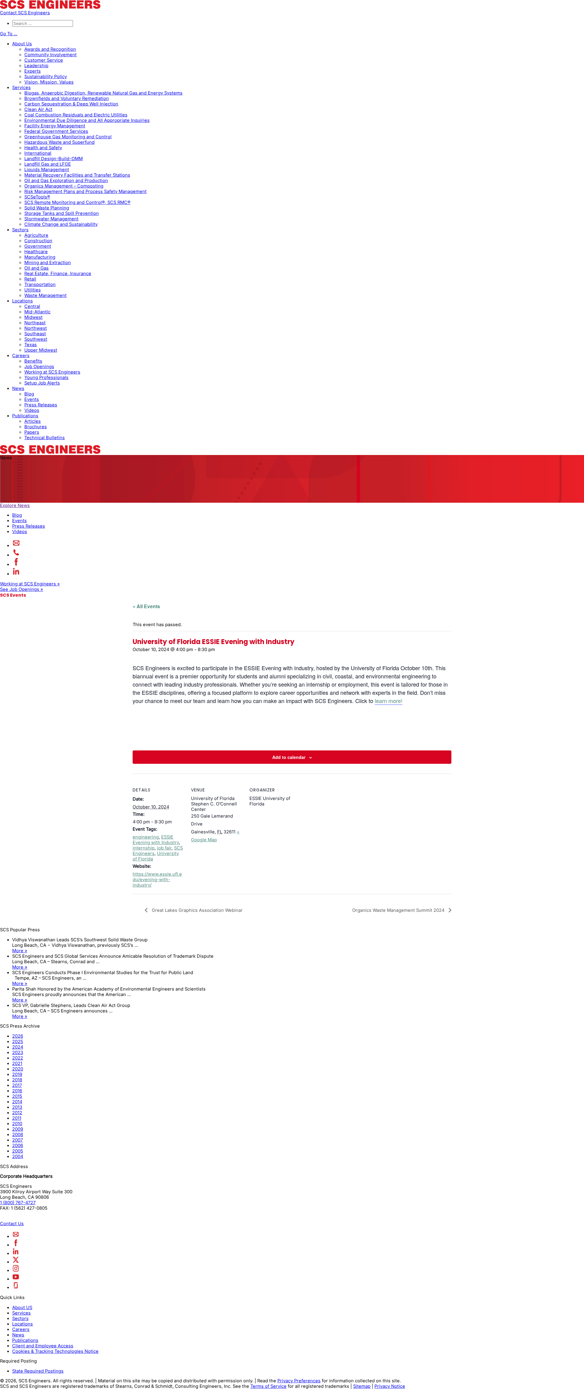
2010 (17, 1123)
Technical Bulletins (44, 437)
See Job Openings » (21, 589)
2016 (17, 1091)
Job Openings (39, 366)
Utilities (32, 290)
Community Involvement (50, 54)
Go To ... (8, 33)
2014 (17, 1102)
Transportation (40, 284)
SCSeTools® (37, 197)
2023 (17, 1052)
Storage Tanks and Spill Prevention (61, 213)
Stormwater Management (51, 219)
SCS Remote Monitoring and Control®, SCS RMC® (77, 202)
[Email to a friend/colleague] (16, 545)
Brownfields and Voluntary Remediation (66, 98)
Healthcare (36, 251)
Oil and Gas (36, 268)
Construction (38, 240)
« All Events (146, 606)
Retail (30, 279)
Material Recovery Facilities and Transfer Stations (77, 175)
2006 (17, 1145)
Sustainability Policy (45, 76)
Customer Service (43, 60)
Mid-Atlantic (37, 312)
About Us (22, 44)
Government (37, 246)
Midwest (33, 317)
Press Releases (40, 405)
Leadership (36, 65)
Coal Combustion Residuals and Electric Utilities (75, 115)
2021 (17, 1063)
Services (21, 87)
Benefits (33, 361)
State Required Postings (38, 1371)
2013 (17, 1107)
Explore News (15, 505)
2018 (17, 1080)
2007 (17, 1140)
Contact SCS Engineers (25, 13)
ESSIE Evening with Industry (156, 839)
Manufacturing (39, 257)
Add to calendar (288, 757)
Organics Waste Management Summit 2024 (399, 910)
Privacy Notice (389, 1386)
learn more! (388, 701)
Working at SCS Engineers (52, 372)
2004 (17, 1156)
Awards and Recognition (50, 49)
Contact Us (12, 1223)
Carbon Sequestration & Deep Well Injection (71, 104)
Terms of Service (268, 1386)
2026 (17, 1036)
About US (22, 1307)
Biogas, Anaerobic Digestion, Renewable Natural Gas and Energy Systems (103, 93)
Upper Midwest (40, 350)
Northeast (35, 323)
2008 (17, 1134)
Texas (30, 344)
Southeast (35, 333)
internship (144, 848)
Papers (31, 432)
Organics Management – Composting (63, 186)
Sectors (20, 230)
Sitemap (361, 1386)
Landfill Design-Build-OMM (53, 158)
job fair (164, 848)
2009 (17, 1129)
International (37, 153)
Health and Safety (43, 147)
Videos (31, 410)
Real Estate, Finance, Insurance (57, 273)
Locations (22, 301)
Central (32, 306)
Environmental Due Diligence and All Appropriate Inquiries (87, 120)
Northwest (35, 328)
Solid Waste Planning (46, 208)
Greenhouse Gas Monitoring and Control (68, 137)
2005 (17, 1151)
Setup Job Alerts (42, 383)
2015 (17, 1096)
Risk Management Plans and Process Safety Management (85, 191)
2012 (17, 1112)
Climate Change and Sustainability (61, 224)
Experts (32, 71)
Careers (21, 355)
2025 (17, 1041)
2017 (17, 1085)
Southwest (35, 339)
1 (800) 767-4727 (18, 1202)
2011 (16, 1118)
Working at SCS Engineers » (30, 584)
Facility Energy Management (54, 126)
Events (31, 399)
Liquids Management (46, 169)
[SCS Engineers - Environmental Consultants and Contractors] (50, 7)
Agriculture (36, 235)
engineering (146, 837)
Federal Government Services (56, 131)
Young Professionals (46, 377)
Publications (25, 416)
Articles (32, 421)
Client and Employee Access (42, 1346)
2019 (17, 1074)
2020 (17, 1069)
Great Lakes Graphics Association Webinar (197, 910)
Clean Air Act (38, 109)
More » (19, 950)
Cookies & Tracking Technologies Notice (55, 1351)
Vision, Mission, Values (49, 82)
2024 (17, 1047)
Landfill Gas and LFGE (47, 164)
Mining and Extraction (47, 262)
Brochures (35, 426)
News (18, 388)
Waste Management (45, 295)
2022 (17, 1058)
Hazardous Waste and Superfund (59, 142)
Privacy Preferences (299, 1381)
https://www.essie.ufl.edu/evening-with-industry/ (157, 879)
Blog (29, 394)
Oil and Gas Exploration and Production (66, 180)
